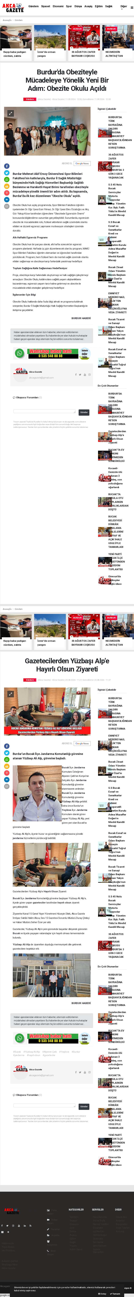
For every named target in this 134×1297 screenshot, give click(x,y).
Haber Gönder (9, 1268)
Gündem (33, 6)
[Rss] (32, 1225)
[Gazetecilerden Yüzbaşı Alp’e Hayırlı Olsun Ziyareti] (47, 711)
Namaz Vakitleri (101, 1224)
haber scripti (6, 1289)
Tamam (116, 1294)
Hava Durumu (100, 1217)
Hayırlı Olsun (51, 891)
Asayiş (88, 6)
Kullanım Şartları (10, 1261)
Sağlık (108, 6)
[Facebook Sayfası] (3, 1225)
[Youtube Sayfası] (20, 1225)
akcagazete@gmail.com (41, 377)
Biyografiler (122, 1224)
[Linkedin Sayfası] (26, 1225)
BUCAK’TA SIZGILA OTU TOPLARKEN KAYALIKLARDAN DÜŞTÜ (118, 502)
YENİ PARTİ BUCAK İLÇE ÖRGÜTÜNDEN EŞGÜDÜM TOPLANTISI (116, 562)
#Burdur (76, 1051)
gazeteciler (39, 902)
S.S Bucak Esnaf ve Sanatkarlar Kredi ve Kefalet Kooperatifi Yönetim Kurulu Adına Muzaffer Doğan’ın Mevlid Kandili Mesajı (117, 241)
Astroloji (120, 1231)
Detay (103, 1294)
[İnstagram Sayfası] (14, 1225)
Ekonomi (58, 6)
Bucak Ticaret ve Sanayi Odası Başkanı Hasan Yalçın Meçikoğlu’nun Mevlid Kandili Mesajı (117, 331)
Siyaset (45, 6)
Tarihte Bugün (100, 1235)
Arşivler (55, 1235)
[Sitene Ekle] (9, 1232)
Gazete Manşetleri (98, 1250)
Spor (69, 6)
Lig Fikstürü (98, 1231)
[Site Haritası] (3, 1232)
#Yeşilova (64, 1051)
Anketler (120, 1220)
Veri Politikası (8, 1250)
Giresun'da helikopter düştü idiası (115, 580)
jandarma (18, 838)
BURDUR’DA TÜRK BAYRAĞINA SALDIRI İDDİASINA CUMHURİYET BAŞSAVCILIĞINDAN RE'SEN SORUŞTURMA (120, 132)
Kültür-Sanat (76, 1249)
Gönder (84, 412)
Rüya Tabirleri (123, 1227)
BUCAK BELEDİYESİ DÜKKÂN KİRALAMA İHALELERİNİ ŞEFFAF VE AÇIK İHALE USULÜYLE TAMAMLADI (115, 531)
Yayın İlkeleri (8, 1247)
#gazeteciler (49, 1055)
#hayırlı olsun (33, 1055)
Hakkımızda (8, 1243)
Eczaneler (98, 1227)
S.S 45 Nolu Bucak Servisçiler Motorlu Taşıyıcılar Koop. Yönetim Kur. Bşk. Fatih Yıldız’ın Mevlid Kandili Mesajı (117, 200)
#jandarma (18, 1055)
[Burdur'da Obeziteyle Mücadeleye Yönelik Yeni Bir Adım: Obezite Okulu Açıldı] (47, 131)
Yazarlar (55, 1229)
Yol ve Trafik (99, 1220)
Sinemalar (98, 1238)
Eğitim (99, 6)
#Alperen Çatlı (49, 1051)
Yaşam (73, 1245)
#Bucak (17, 1051)
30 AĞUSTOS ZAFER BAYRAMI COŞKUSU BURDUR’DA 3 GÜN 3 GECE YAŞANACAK (116, 166)
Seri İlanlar (98, 1242)
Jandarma (79, 767)
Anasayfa (7, 20)
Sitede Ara (121, 1217)
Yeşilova (67, 810)
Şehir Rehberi (99, 1245)
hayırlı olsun (65, 902)
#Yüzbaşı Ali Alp (31, 1051)
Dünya (78, 6)
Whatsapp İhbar (10, 1264)
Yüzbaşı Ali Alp (71, 801)
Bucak (65, 767)
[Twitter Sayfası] (8, 1225)
